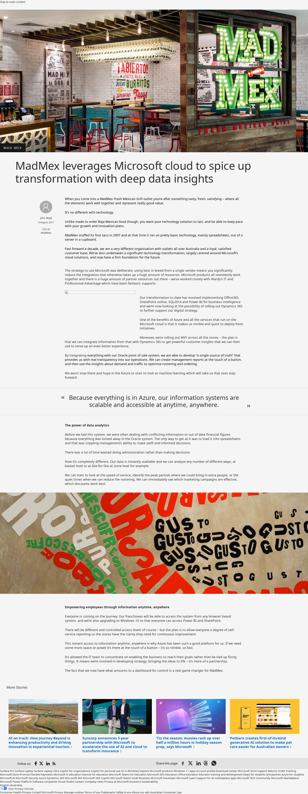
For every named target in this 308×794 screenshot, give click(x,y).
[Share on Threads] (206, 763)
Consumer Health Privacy (15, 792)
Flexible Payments (41, 774)
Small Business (141, 778)
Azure (42, 778)
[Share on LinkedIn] (198, 763)
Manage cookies (74, 792)
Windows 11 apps (185, 771)
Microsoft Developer (163, 778)
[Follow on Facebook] (36, 763)
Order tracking (287, 771)
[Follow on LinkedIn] (48, 763)
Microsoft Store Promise (15, 774)
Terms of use (92, 792)
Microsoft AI (7, 778)
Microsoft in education (67, 774)
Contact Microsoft (42, 792)
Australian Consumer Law (166, 792)
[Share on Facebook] (183, 763)
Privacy (58, 792)
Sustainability (150, 781)
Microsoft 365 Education (162, 774)
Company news (94, 781)
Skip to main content (12, 2)
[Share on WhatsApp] (214, 763)
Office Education (188, 774)
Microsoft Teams (121, 778)
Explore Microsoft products (156, 771)
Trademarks (108, 792)
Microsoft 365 (73, 778)
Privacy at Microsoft (116, 781)
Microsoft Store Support (252, 771)
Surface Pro (7, 771)
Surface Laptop (24, 771)
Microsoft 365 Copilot (96, 778)
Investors (135, 781)
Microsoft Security (27, 778)
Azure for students (292, 774)
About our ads (140, 792)
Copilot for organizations (75, 771)
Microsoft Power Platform (16, 781)
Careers (79, 781)
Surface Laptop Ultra (46, 771)
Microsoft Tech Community (253, 778)
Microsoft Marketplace (285, 778)
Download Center (226, 771)
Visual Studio (66, 781)
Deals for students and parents (262, 774)
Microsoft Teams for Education (128, 774)
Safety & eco (123, 792)
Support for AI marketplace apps (217, 778)
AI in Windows (130, 771)
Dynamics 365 (55, 778)
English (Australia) (11, 785)
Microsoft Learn (186, 778)
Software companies (44, 781)
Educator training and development (220, 774)
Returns (272, 771)
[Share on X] (191, 763)
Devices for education (95, 774)
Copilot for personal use (105, 771)
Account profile (205, 771)
